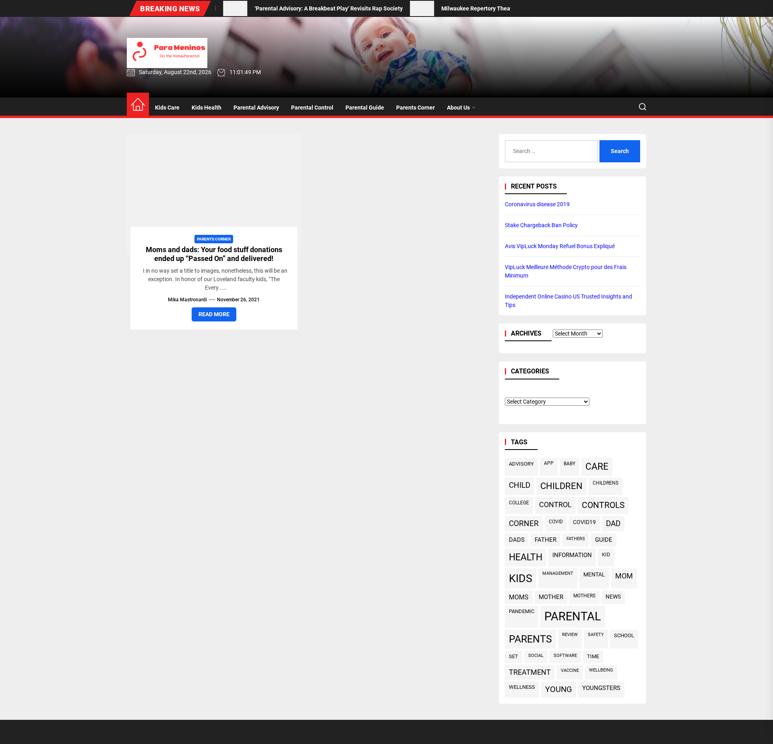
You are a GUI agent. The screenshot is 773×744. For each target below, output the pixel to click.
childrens (605, 483)
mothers (584, 596)
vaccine (570, 670)
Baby (569, 463)
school (624, 635)
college (519, 503)
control (555, 504)
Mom (624, 576)
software (565, 655)
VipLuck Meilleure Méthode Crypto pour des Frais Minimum (565, 271)
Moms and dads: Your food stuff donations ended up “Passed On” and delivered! (214, 254)
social (536, 655)
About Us (458, 107)
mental (594, 574)
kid (606, 554)
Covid (556, 521)
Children (561, 486)
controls (603, 505)
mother (551, 597)
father (545, 539)
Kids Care (167, 107)
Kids (520, 578)
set (513, 656)
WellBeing (601, 670)
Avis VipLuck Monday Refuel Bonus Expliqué (560, 246)
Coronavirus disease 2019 (537, 204)
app (549, 463)
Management (557, 573)
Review (570, 634)
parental (572, 616)
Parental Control (312, 107)
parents (530, 639)
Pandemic (521, 611)
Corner (524, 523)
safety (596, 634)
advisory (521, 464)
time (593, 656)
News (613, 596)
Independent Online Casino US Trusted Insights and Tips (568, 300)
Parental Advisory (256, 107)
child (519, 485)
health (525, 557)
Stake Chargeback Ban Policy (541, 225)
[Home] (138, 105)
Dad (613, 523)
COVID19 (584, 522)
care (596, 466)
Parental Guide (364, 107)
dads (517, 539)
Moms (519, 597)
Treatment (530, 672)
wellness (522, 687)
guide (603, 539)
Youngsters (601, 688)
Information (572, 555)
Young (558, 689)
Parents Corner (415, 107)
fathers (575, 538)
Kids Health (206, 107)
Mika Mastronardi (187, 300)
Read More (213, 314)
